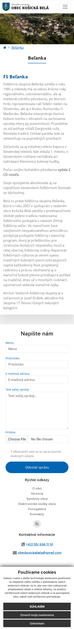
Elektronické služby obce (37, 504)
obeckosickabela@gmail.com (39, 552)
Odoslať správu (37, 467)
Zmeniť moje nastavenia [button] (37, 615)
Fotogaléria (37, 509)
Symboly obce (37, 498)
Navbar (10, 6)
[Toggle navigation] (65, 7)
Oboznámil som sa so (35, 454)
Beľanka (18, 47)
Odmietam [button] (37, 623)
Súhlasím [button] (37, 606)
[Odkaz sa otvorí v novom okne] (37, 524)
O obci (37, 488)
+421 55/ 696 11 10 (39, 544)
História (37, 493)
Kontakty (37, 514)
